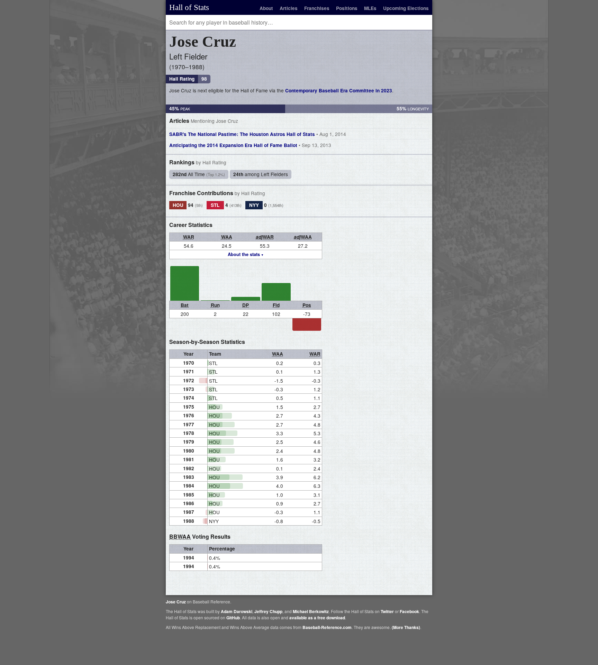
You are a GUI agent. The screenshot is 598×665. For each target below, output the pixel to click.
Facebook (409, 611)
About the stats (244, 254)
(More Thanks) (406, 627)
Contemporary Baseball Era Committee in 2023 (338, 90)
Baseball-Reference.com (327, 627)
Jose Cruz (176, 602)
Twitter (387, 611)
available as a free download (317, 617)
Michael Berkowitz (311, 611)
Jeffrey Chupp (268, 611)
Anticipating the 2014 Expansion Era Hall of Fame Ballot (250, 145)
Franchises (316, 8)
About (266, 8)
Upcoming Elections (406, 8)
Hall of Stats (189, 7)
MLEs (370, 8)
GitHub (233, 617)
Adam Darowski (236, 611)
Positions (346, 8)
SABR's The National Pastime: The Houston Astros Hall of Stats (257, 133)
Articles (289, 8)
